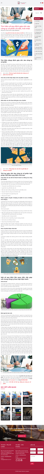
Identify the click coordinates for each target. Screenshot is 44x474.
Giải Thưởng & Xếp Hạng (38, 44)
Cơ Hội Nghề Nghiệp (38, 37)
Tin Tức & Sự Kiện (38, 58)
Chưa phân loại (39, 29)
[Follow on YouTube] (21, 460)
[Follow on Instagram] (19, 460)
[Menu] (1, 2)
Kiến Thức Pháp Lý (38, 54)
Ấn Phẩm (38, 21)
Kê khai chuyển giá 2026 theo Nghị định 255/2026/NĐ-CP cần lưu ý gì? (16, 418)
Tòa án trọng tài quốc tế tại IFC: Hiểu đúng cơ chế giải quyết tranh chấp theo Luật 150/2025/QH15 (27, 418)
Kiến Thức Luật (39, 51)
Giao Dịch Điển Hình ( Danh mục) (38, 48)
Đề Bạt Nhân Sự (38, 40)
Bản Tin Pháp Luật (38, 27)
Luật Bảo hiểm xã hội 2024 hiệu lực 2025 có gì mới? (16, 402)
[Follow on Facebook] (17, 460)
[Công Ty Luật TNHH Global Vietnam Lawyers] (22, 3)
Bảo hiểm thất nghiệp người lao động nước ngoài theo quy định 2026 (5, 402)
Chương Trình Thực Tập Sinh (38, 33)
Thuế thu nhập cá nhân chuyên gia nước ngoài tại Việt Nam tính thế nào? (5, 418)
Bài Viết (37, 23)
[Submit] (41, 13)
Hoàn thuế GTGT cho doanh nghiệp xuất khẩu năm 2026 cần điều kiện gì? (27, 402)
